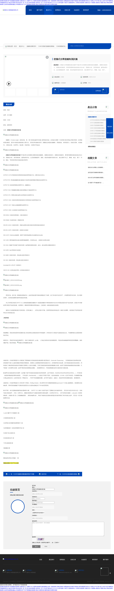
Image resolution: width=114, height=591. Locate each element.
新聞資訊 (58, 10)
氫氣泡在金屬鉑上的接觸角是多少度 (98, 167)
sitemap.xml (108, 581)
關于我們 (39, 10)
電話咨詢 (109, 126)
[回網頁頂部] (109, 136)
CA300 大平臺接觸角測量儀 (97, 130)
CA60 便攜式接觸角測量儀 (46, 46)
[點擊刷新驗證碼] (40, 539)
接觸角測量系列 (31, 46)
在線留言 (77, 10)
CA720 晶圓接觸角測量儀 (96, 122)
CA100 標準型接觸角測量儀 (97, 136)
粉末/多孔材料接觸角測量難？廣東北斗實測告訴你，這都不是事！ (98, 177)
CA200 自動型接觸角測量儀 (97, 133)
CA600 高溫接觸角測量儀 (96, 125)
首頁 (30, 10)
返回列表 (43, 474)
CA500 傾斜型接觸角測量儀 (97, 128)
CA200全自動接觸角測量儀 (69, 474)
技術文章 (67, 10)
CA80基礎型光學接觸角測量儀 (98, 138)
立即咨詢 (98, 90)
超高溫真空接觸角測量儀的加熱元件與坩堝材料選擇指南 (98, 172)
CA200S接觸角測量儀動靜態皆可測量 (23, 474)
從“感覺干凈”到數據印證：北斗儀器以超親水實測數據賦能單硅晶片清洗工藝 (98, 182)
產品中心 (49, 10)
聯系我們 (86, 10)
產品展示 (51, 559)
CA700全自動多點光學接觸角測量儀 (99, 120)
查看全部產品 (91, 146)
